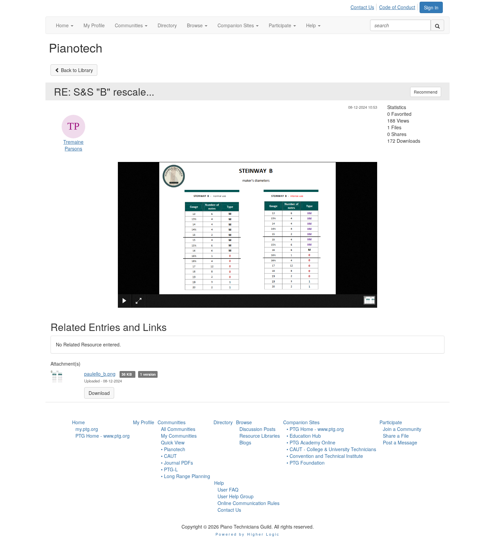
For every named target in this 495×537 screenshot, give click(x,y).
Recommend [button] (425, 92)
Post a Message (400, 442)
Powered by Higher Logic (248, 534)
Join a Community (402, 429)
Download (99, 393)
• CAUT (169, 455)
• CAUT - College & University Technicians (331, 449)
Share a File (396, 435)
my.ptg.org (86, 429)
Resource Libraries (259, 435)
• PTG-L (169, 469)
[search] (437, 25)
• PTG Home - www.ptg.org (315, 429)
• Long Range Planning (185, 476)
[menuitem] (364, 6)
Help (219, 482)
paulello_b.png (100, 373)
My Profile (143, 422)
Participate (391, 422)
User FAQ (228, 489)
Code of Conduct (397, 7)
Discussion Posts (257, 429)
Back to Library (76, 70)
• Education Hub (304, 435)
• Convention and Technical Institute (325, 455)
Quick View (173, 442)
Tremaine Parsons (73, 145)
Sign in (431, 7)
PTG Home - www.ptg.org (102, 435)
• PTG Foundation (306, 462)
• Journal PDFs (177, 462)
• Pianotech (173, 449)
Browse (244, 422)
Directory (223, 422)
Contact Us (362, 7)
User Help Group (236, 496)
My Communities (179, 435)
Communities (172, 422)
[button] (64, 25)
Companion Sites (301, 422)
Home (78, 422)
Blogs (245, 442)
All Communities (178, 429)
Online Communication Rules (248, 503)
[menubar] (385, 6)
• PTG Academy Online (311, 442)
